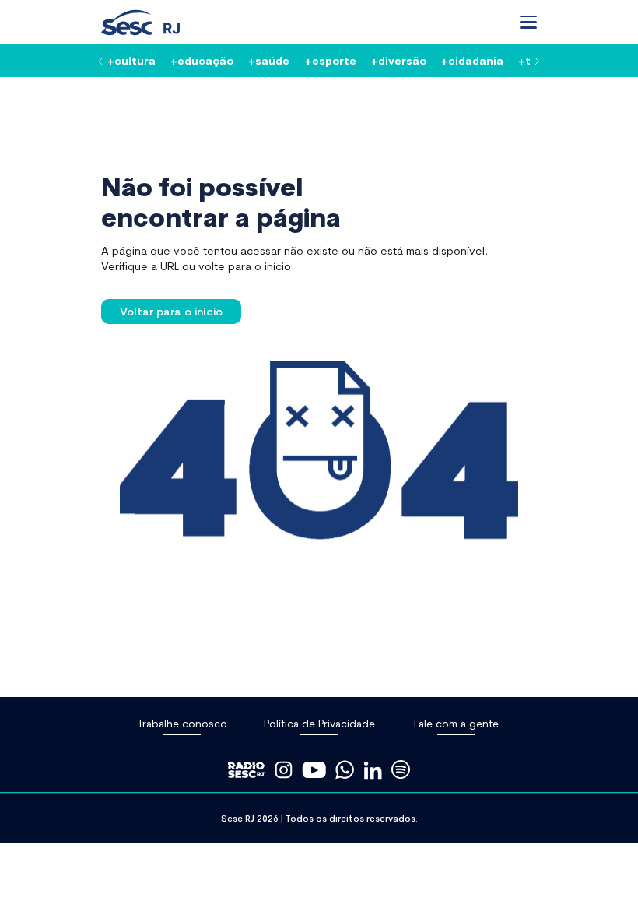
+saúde (268, 60)
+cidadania (472, 60)
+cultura (131, 60)
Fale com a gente (456, 723)
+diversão (398, 60)
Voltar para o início (171, 311)
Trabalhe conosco (182, 723)
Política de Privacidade (319, 723)
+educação (201, 60)
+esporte (330, 60)
